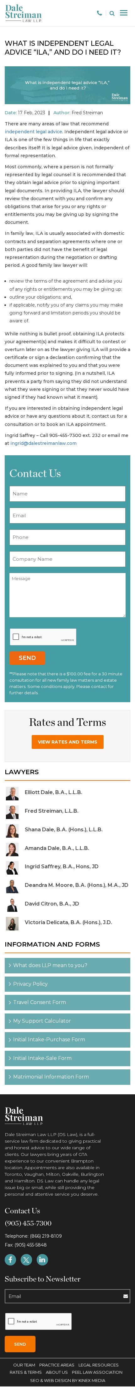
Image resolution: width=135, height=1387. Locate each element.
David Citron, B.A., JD (52, 904)
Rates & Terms (26, 1372)
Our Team (24, 1364)
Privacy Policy (30, 984)
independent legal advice (33, 132)
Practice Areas (56, 1364)
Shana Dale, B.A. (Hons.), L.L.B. (64, 830)
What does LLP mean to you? (50, 965)
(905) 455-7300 (28, 1223)
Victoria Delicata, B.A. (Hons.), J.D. (68, 922)
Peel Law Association (97, 1372)
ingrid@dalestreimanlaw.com (43, 443)
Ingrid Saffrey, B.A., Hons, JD (62, 867)
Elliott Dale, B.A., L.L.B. (53, 792)
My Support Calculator (42, 1021)
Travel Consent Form (39, 1002)
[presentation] (43, 637)
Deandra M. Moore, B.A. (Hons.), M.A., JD (76, 885)
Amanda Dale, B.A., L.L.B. (57, 848)
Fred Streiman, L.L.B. (51, 811)
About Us (57, 1372)
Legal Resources (98, 1364)
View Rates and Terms (67, 742)
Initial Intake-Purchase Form (49, 1040)
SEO (35, 1380)
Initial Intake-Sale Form (42, 1058)
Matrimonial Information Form (51, 1077)
